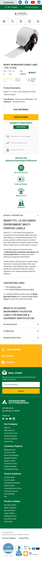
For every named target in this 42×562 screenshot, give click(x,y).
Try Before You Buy (10, 463)
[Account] (29, 21)
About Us (7, 428)
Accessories (8, 521)
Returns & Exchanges (11, 455)
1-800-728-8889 (13, 349)
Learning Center (9, 477)
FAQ (5, 497)
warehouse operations (26, 252)
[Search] (12, 21)
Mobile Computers (10, 508)
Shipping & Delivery (10, 458)
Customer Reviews (10, 436)
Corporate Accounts (11, 491)
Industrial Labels (15, 287)
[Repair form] (21, 21)
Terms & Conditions (10, 439)
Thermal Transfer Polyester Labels (21, 289)
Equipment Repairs (10, 466)
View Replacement (21, 117)
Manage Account (9, 450)
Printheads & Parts (10, 516)
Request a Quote (9, 461)
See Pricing (21, 127)
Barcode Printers (9, 510)
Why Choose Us (9, 430)
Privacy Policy (8, 441)
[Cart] (38, 21)
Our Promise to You (10, 433)
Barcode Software (10, 519)
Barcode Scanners (10, 505)
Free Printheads (9, 494)
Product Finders (9, 486)
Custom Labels (9, 480)
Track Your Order (9, 452)
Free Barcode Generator (12, 483)
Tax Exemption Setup (11, 469)
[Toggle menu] (4, 21)
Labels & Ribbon (9, 513)
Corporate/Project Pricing (12, 488)
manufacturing (11, 252)
